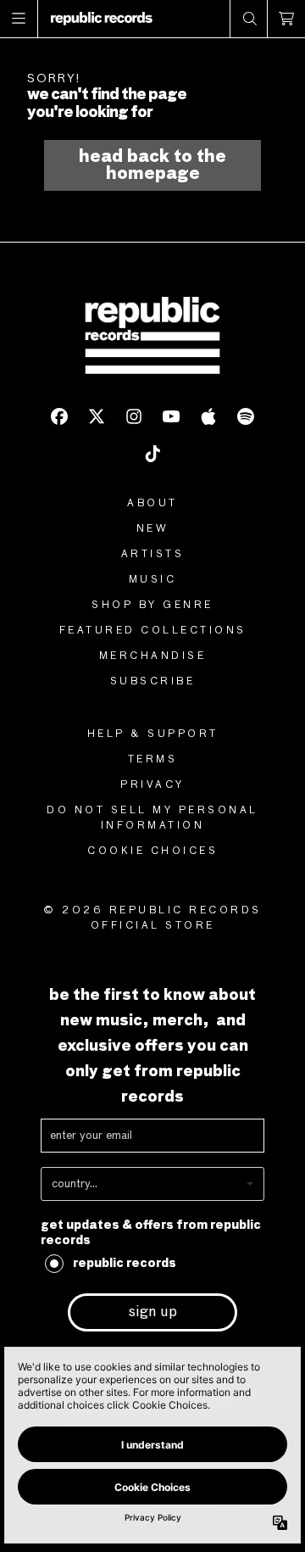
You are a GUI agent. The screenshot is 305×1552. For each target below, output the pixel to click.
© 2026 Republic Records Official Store (152, 918)
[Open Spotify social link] (245, 416)
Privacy (152, 785)
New (152, 529)
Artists (153, 555)
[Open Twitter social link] (96, 416)
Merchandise (153, 656)
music (153, 580)
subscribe (153, 682)
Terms (153, 760)
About (152, 504)
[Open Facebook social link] (59, 416)
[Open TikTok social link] (152, 453)
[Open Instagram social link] (133, 416)
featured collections (153, 631)
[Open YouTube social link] (171, 416)
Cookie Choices (152, 851)
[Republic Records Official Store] (101, 18)
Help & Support (153, 734)
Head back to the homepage (152, 165)
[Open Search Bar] (249, 18)
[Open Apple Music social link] (208, 416)
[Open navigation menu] (19, 18)
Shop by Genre (153, 605)
